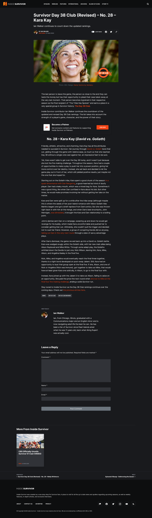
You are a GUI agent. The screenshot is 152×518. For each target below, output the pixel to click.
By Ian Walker (43, 31)
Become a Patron (60, 124)
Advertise (38, 504)
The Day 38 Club (82, 106)
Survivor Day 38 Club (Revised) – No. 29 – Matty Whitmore (38, 476)
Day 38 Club (52, 295)
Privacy (48, 504)
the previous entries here (74, 290)
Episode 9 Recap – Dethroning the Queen (119, 476)
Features (42, 33)
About (19, 504)
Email (44, 395)
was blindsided (57, 213)
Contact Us (28, 504)
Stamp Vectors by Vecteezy (83, 85)
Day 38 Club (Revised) (65, 295)
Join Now (102, 127)
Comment (45, 357)
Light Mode (98, 31)
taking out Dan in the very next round (57, 233)
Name (44, 385)
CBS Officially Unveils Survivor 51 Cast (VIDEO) (30, 452)
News (43, 295)
